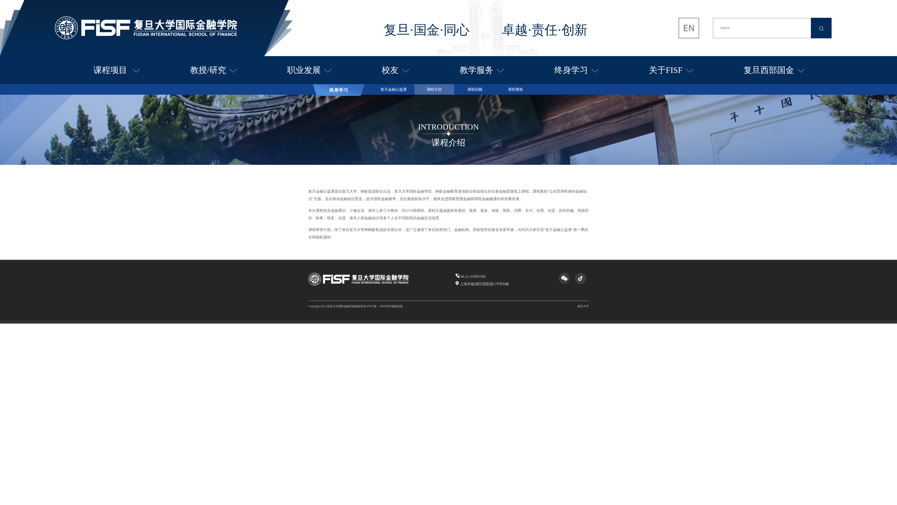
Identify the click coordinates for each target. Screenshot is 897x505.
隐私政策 (397, 306)
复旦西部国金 (769, 70)
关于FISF (666, 70)
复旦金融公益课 (394, 89)
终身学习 (571, 70)
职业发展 (304, 70)
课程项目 (111, 70)
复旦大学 (583, 306)
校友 (390, 70)
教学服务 (476, 70)
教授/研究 (208, 70)
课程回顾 (474, 89)
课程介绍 (434, 89)
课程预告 (515, 89)
